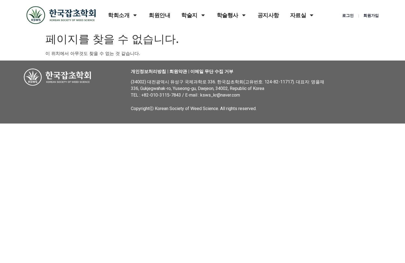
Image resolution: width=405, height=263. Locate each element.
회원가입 (371, 15)
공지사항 (268, 15)
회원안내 (159, 15)
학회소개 (118, 15)
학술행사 (227, 15)
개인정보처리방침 (148, 71)
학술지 (189, 15)
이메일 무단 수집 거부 (211, 71)
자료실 (298, 15)
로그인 (348, 15)
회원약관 (178, 71)
